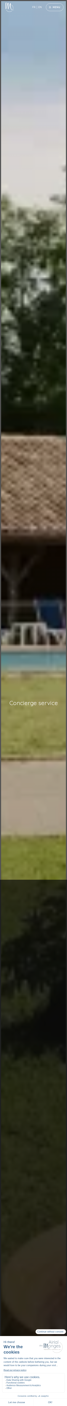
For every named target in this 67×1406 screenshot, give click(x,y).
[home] (8, 7)
